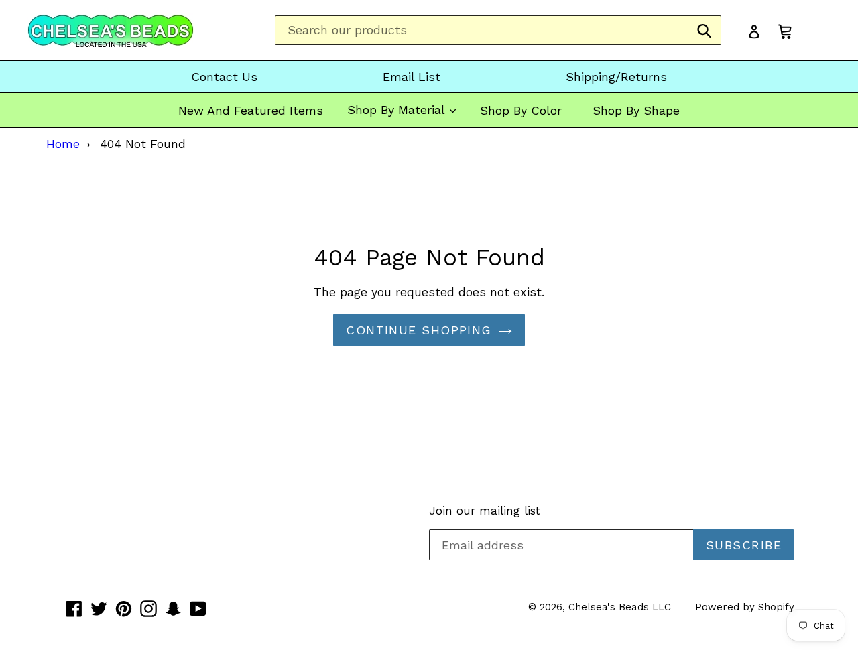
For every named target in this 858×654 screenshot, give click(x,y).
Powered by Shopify (744, 607)
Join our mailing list (484, 510)
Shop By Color (521, 110)
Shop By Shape (636, 110)
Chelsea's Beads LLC (619, 607)
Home (63, 144)
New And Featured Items (250, 110)
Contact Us (224, 77)
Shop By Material (397, 110)
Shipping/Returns (616, 77)
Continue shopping (418, 330)
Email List (411, 77)
